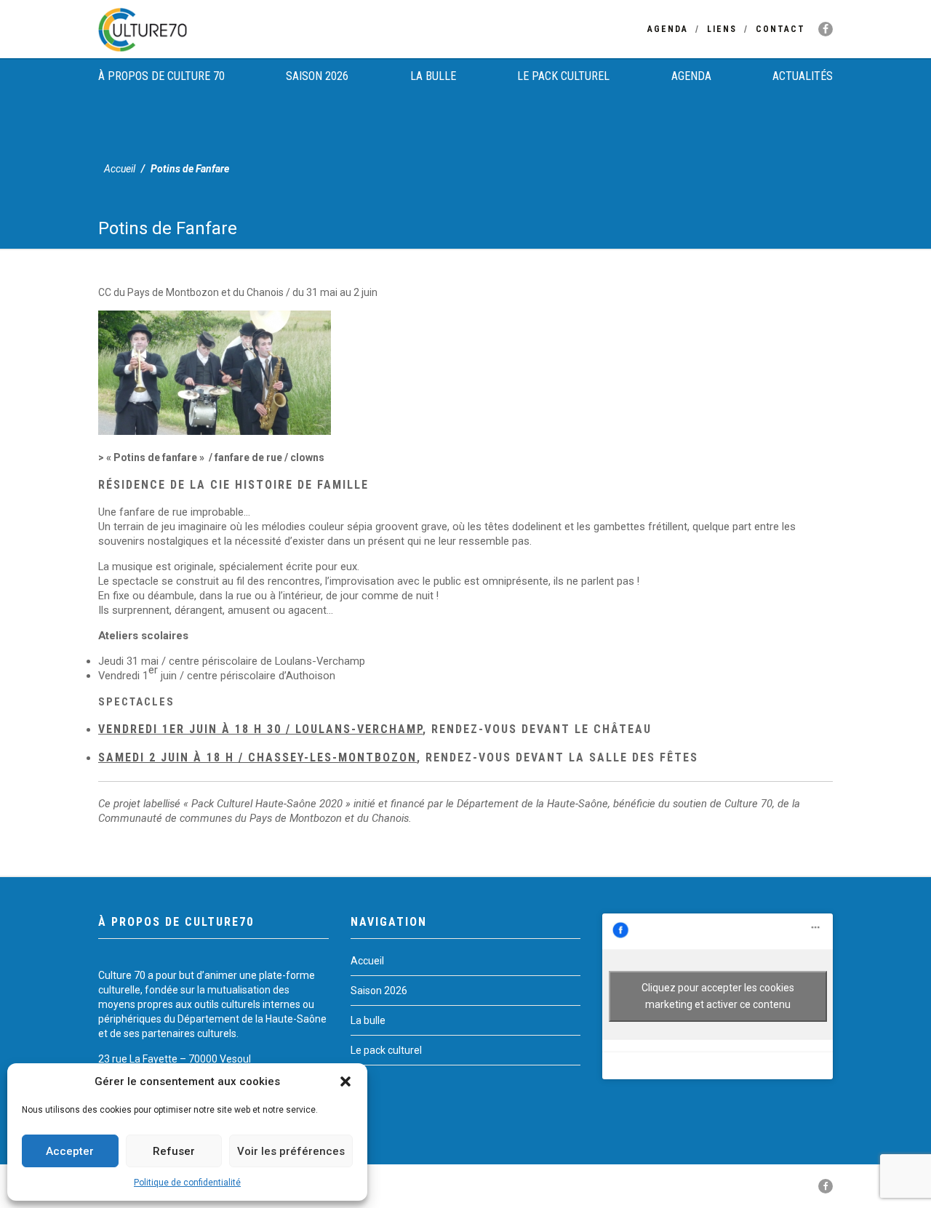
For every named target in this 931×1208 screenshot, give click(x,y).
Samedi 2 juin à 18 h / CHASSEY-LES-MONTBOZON (257, 757)
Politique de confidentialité (187, 1182)
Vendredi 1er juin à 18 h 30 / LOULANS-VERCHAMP (260, 729)
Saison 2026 (317, 76)
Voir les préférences (291, 1151)
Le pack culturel (563, 76)
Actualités (802, 76)
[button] (345, 1081)
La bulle (433, 76)
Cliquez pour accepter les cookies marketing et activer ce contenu (718, 996)
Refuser (174, 1151)
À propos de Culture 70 (161, 76)
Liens (722, 29)
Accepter (70, 1151)
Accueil (119, 169)
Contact (780, 29)
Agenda (667, 29)
